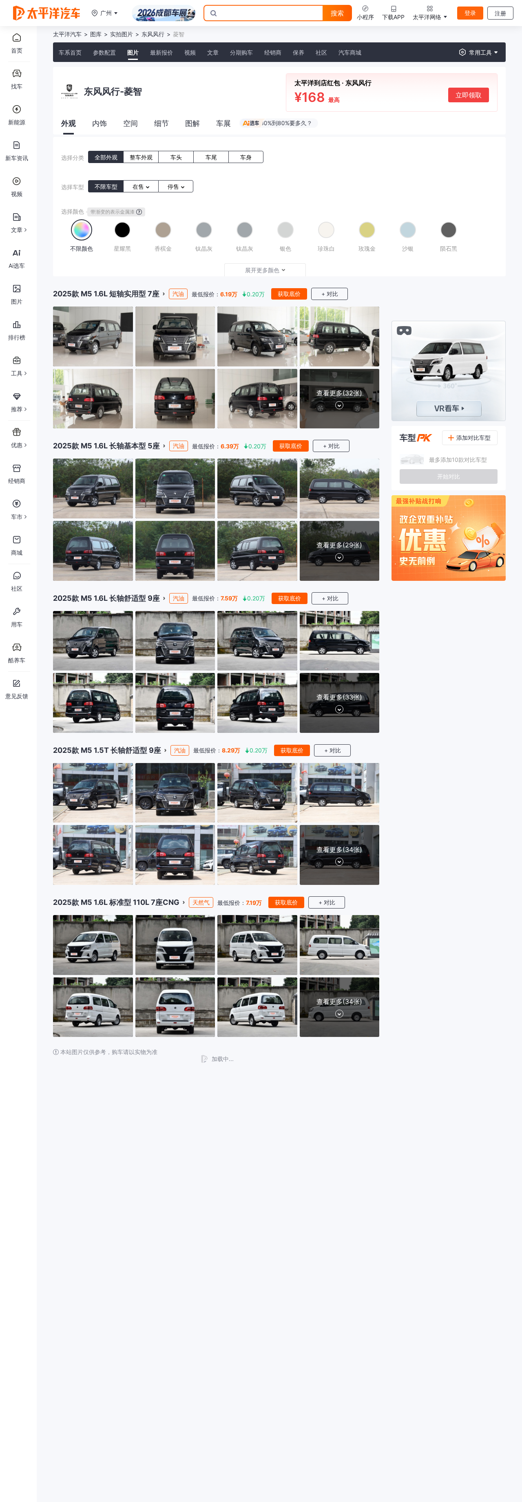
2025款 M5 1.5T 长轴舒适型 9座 (107, 750)
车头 (176, 157)
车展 (223, 123)
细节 (161, 123)
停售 (174, 186)
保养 (298, 52)
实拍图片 (121, 34)
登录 (470, 12)
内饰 (99, 123)
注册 (500, 13)
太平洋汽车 (67, 34)
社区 (321, 52)
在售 (139, 186)
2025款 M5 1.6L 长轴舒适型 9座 (106, 598)
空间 (130, 123)
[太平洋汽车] (46, 13)
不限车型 (106, 186)
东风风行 (153, 34)
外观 (68, 123)
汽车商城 (349, 52)
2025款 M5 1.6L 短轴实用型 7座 (106, 293)
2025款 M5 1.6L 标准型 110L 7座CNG (116, 902)
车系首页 (70, 52)
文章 (213, 52)
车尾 (211, 157)
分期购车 (241, 52)
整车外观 (141, 157)
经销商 (272, 52)
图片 (133, 52)
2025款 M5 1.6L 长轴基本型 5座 (106, 445)
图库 (96, 34)
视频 (190, 52)
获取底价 (289, 293)
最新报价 (161, 52)
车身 (246, 157)
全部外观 (106, 157)
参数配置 (104, 52)
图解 (192, 123)
